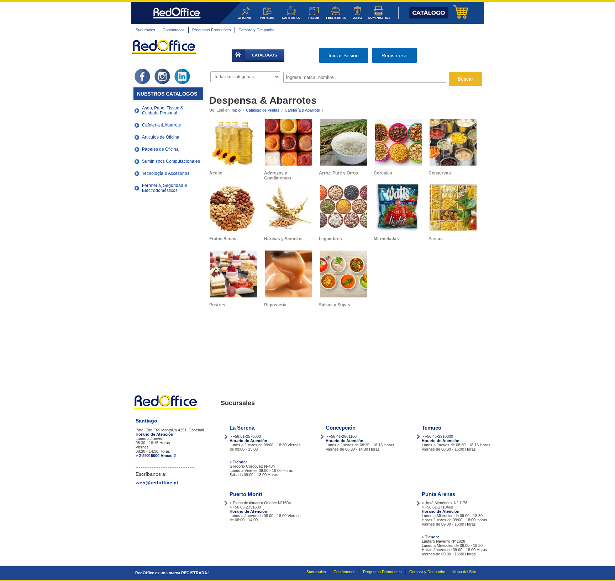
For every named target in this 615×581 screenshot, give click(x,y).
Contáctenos (174, 30)
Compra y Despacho (256, 30)
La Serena (242, 428)
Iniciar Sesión (343, 55)
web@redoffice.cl (157, 482)
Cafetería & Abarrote (302, 110)
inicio (238, 55)
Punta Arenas (438, 494)
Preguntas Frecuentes (211, 30)
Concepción (341, 428)
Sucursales (145, 30)
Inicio (236, 110)
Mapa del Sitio (464, 572)
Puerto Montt (246, 494)
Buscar (465, 79)
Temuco (431, 428)
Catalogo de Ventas (262, 110)
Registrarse (395, 55)
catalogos (264, 55)
